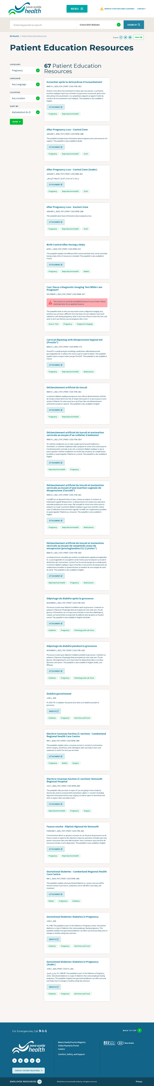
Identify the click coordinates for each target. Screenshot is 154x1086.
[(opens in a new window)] (121, 37)
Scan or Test (53, 324)
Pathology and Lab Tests (84, 630)
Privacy (139, 1081)
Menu (75, 8)
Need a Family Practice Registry (72, 1042)
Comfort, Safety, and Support (71, 1054)
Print (137, 37)
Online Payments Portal (68, 1045)
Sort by (14, 106)
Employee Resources (23, 1081)
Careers (61, 1049)
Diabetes (52, 630)
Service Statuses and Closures (119, 8)
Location (15, 92)
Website (53, 711)
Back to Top (129, 1030)
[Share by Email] (130, 37)
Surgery (75, 763)
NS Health (14, 36)
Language (15, 78)
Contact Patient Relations (27, 1070)
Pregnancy (53, 114)
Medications (89, 372)
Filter (15, 122)
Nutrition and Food (82, 718)
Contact (141, 8)
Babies (86, 271)
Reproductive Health (70, 114)
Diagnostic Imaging (85, 324)
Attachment (55, 107)
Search (132, 24)
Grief (86, 154)
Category (15, 64)
